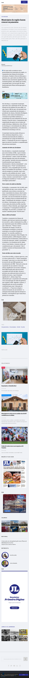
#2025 (18, 327)
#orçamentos (5, 327)
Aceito (23, 674)
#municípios (12, 327)
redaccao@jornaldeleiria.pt (6, 65)
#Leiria (23, 327)
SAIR (24, 2)
